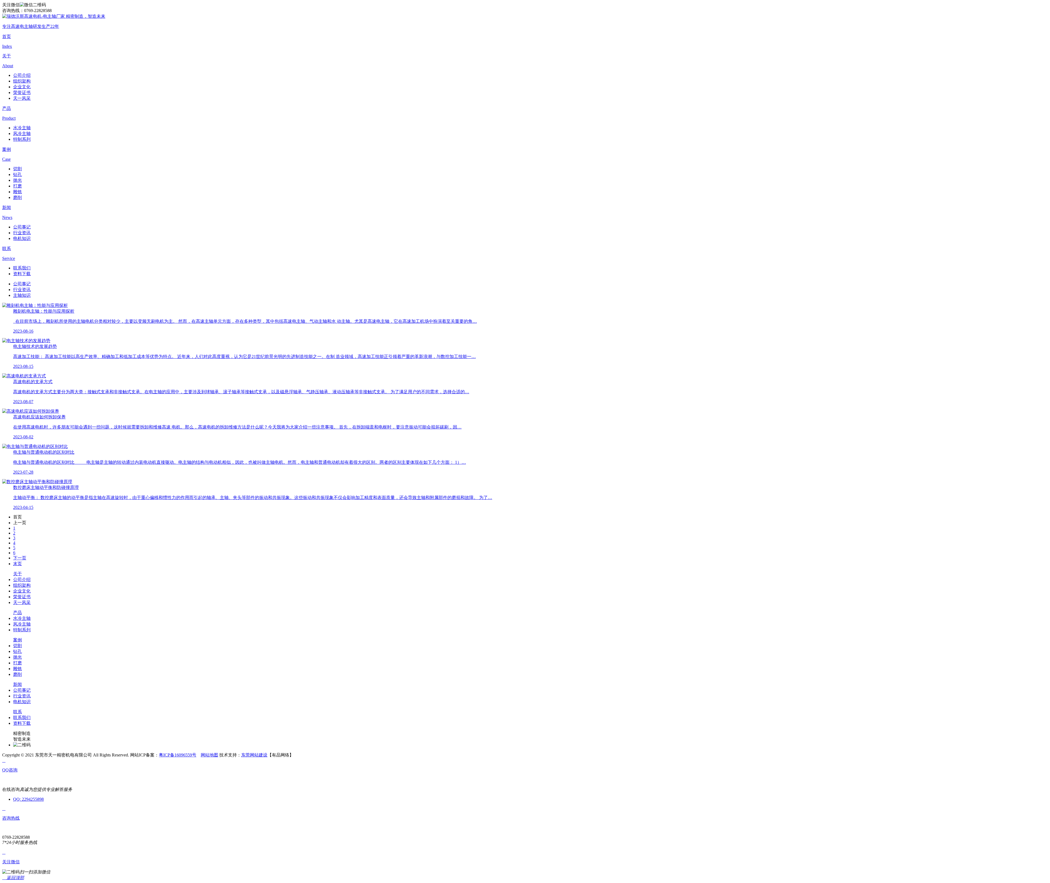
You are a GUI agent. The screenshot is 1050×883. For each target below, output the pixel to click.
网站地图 (209, 755)
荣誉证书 (22, 92)
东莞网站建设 (254, 755)
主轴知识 (22, 295)
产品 (17, 612)
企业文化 (22, 86)
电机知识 (22, 238)
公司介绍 (22, 75)
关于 (17, 573)
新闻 (17, 684)
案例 (17, 640)
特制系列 (22, 139)
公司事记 (22, 227)
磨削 (17, 197)
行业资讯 (22, 232)
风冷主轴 (22, 133)
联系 (17, 711)
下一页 (19, 558)
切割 (17, 168)
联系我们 (22, 268)
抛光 (17, 180)
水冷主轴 (22, 127)
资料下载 (22, 273)
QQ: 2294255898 (28, 799)
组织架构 (22, 81)
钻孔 (17, 174)
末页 (17, 563)
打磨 (17, 186)
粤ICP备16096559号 (177, 755)
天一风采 (22, 98)
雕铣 (17, 191)
